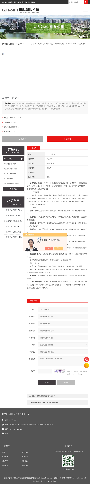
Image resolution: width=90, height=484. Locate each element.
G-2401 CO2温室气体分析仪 (45, 396)
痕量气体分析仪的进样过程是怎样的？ (14, 210)
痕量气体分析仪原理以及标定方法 (14, 221)
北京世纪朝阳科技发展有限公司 (21, 2)
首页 (34, 44)
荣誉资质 (25, 461)
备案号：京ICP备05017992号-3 (65, 478)
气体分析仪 (49, 44)
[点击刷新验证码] (59, 371)
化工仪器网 (52, 481)
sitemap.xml (81, 478)
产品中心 (41, 44)
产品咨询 (22, 139)
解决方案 (5, 461)
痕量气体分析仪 (60, 44)
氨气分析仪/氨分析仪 (12, 183)
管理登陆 (35, 481)
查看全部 (13, 189)
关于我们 (25, 452)
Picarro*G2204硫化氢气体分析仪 (46, 402)
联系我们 (67, 139)
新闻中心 (25, 457)
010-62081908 (86, 359)
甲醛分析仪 (9, 179)
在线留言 (5, 465)
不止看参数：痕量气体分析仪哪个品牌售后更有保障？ (14, 215)
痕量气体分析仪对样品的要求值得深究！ (14, 237)
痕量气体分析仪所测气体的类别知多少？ (14, 232)
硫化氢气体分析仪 (11, 169)
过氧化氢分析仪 (10, 164)
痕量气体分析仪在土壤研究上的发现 (14, 226)
